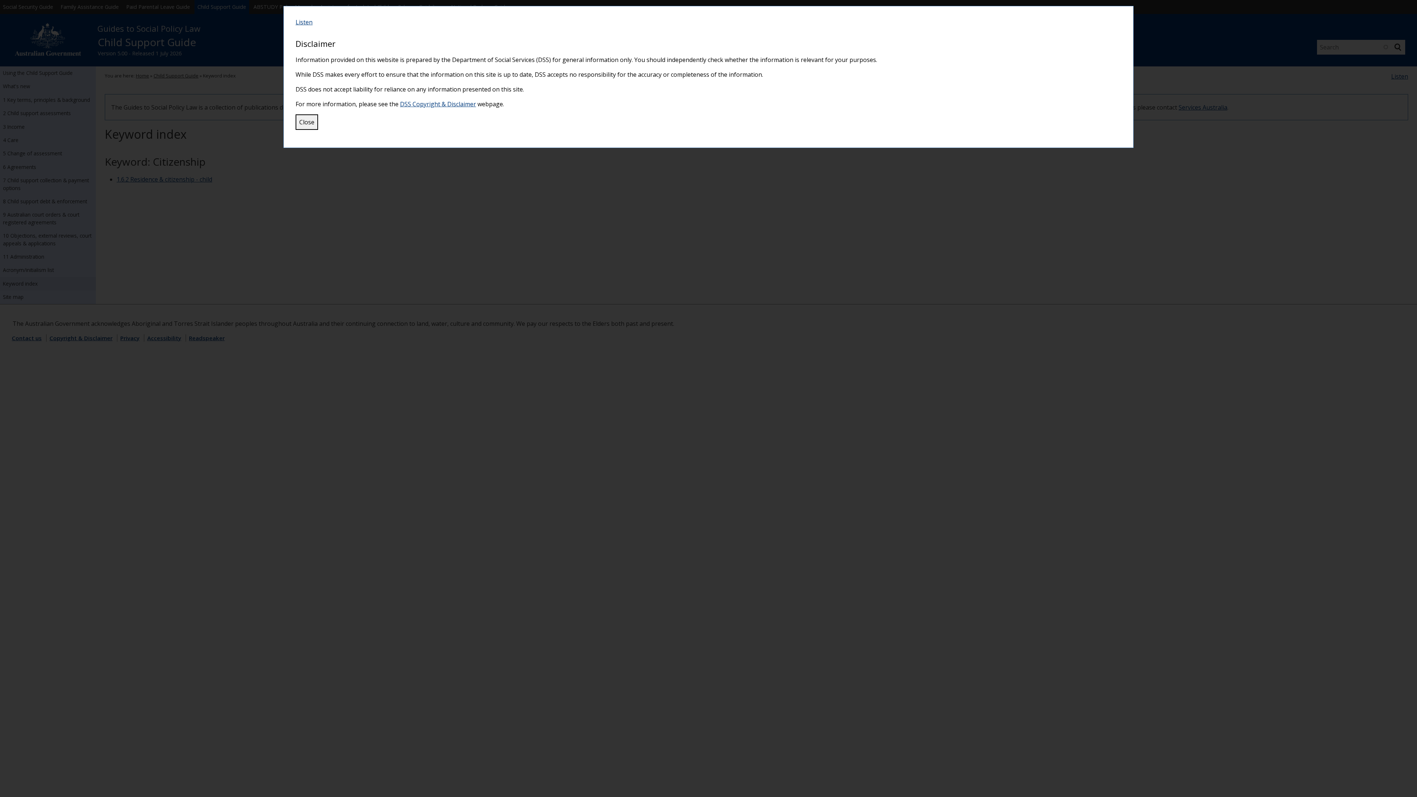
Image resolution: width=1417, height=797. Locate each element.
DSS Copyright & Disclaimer (438, 104)
